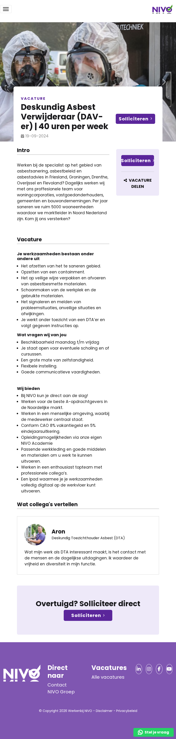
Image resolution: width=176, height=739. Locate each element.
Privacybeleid (126, 710)
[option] (88, 82)
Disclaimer (104, 710)
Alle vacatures (107, 677)
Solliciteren (133, 119)
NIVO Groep (61, 692)
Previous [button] (12, 81)
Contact (57, 685)
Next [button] (163, 81)
